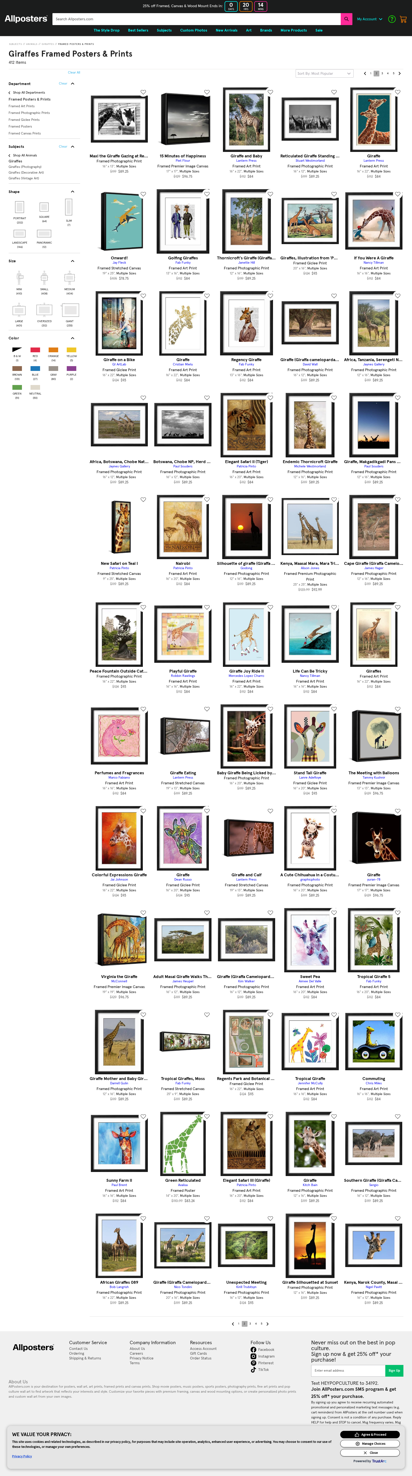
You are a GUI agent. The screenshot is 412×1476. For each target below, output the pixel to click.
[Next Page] (399, 73)
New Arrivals (226, 30)
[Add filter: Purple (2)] (71, 367)
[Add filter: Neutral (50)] (35, 386)
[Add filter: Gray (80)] (53, 367)
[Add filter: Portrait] (20, 207)
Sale (319, 30)
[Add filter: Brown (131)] (17, 367)
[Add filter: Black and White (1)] (17, 348)
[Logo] (26, 19)
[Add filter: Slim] (69, 207)
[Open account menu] (380, 19)
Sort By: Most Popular (315, 73)
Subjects (15, 44)
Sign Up (394, 1370)
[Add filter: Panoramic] (44, 233)
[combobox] (196, 19)
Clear (63, 146)
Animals (31, 44)
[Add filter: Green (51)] (17, 386)
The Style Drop (106, 30)
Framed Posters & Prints (76, 44)
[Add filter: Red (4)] (35, 348)
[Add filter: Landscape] (20, 233)
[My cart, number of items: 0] (403, 19)
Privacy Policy (22, 1456)
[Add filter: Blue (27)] (35, 367)
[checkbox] (19, 282)
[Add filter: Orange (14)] (53, 348)
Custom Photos (193, 30)
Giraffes (48, 44)
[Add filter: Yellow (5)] (71, 348)
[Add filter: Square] (44, 207)
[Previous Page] (365, 73)
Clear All (74, 72)
